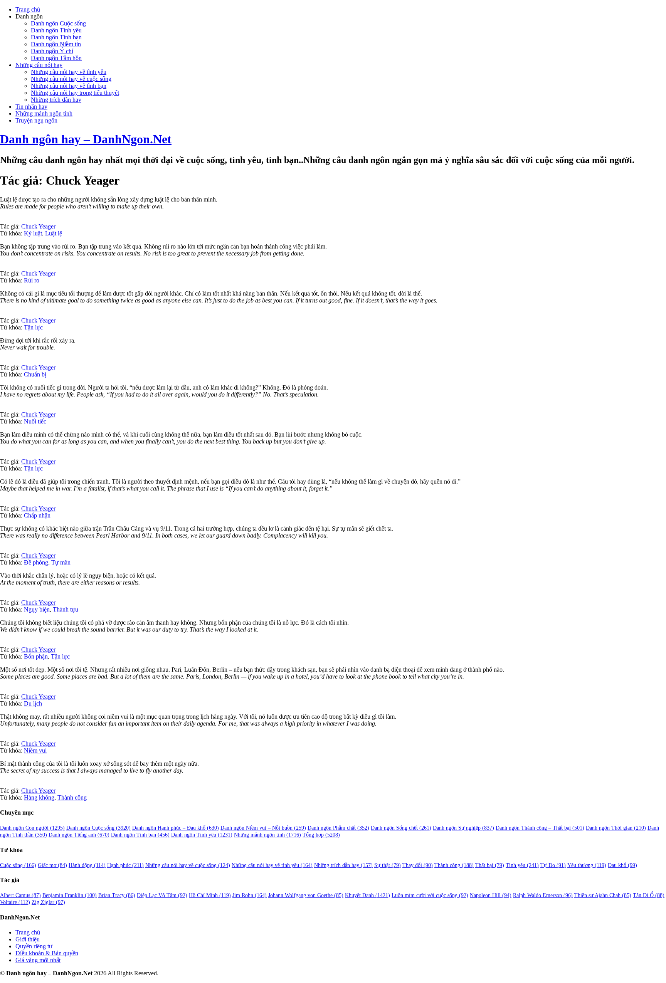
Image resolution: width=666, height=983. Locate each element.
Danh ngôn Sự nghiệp (463, 828)
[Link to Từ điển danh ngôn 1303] (2, 689)
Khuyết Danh (367, 895)
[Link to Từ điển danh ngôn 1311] (2, 783)
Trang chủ (27, 9)
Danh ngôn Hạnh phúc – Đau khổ (175, 828)
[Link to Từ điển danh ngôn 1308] (2, 313)
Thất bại (489, 865)
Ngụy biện (37, 609)
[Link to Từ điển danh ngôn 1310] (2, 736)
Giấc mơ (52, 865)
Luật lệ (53, 233)
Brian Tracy (116, 895)
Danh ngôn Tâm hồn (56, 58)
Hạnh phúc (125, 865)
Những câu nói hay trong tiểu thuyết (75, 92)
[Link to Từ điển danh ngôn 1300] (2, 642)
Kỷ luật (33, 233)
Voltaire (15, 902)
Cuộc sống (18, 865)
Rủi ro (31, 280)
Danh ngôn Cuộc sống (58, 23)
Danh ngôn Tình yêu (56, 30)
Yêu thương (586, 865)
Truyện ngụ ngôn (36, 120)
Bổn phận (36, 656)
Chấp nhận (37, 515)
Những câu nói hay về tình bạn (68, 85)
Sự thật (387, 865)
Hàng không (39, 797)
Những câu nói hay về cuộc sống (71, 79)
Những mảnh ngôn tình (43, 113)
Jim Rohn (249, 895)
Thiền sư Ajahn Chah (602, 895)
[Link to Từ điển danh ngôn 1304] (2, 219)
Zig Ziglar (48, 902)
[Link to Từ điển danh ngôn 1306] (2, 407)
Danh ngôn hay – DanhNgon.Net (86, 139)
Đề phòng (36, 562)
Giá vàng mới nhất (38, 960)
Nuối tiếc (35, 421)
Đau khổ (622, 865)
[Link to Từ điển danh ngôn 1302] (2, 360)
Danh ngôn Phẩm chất (338, 828)
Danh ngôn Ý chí (52, 51)
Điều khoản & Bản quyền (46, 953)
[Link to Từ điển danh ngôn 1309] (2, 454)
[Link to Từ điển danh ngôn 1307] (2, 548)
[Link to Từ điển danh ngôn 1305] (2, 595)
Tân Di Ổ (648, 895)
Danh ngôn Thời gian (616, 828)
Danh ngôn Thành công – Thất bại (540, 828)
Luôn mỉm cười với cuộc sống (430, 895)
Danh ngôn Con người (32, 828)
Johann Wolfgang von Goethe (305, 895)
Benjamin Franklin (69, 895)
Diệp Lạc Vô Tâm (162, 895)
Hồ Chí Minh (210, 895)
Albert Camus (20, 895)
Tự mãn (61, 562)
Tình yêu (522, 865)
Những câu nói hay (38, 65)
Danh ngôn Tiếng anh (79, 835)
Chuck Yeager (38, 226)
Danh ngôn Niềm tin (56, 44)
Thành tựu (65, 609)
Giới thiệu (27, 939)
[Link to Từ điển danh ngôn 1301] (2, 501)
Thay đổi (417, 865)
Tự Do (553, 865)
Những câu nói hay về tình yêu (68, 72)
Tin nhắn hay (31, 106)
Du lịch (33, 703)
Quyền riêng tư (33, 946)
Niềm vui (35, 750)
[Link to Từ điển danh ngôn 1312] (2, 266)
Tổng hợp (321, 835)
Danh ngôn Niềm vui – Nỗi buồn (263, 828)
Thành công (72, 797)
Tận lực (33, 327)
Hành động (87, 865)
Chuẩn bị (35, 374)
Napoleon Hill (490, 895)
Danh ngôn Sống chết (401, 828)
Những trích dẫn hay (56, 99)
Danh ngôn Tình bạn (56, 37)
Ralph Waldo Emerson (543, 895)
